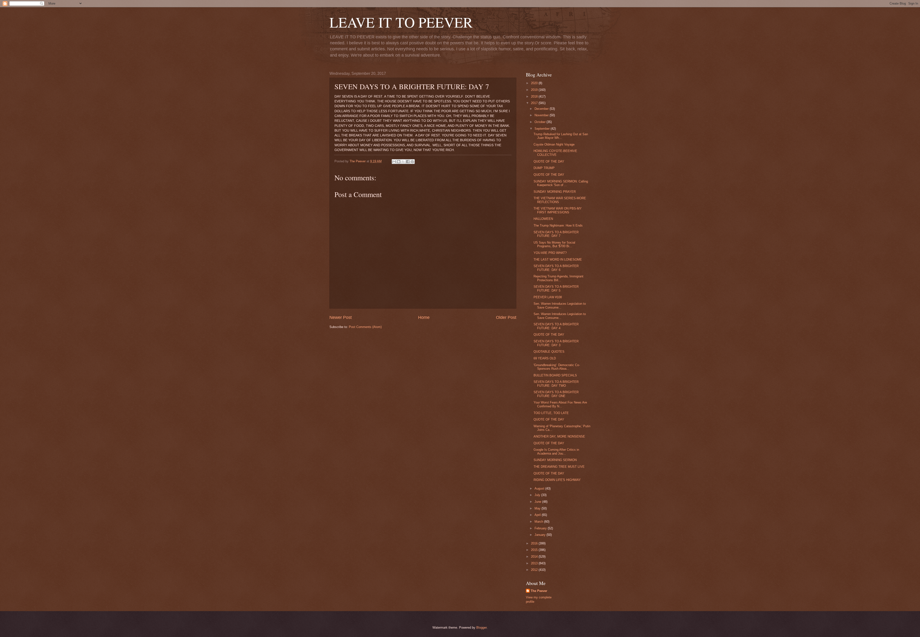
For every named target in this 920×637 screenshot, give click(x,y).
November (542, 115)
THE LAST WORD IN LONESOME (558, 259)
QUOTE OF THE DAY (549, 161)
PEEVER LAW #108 (548, 297)
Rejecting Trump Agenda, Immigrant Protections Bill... (558, 278)
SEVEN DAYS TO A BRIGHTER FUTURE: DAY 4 (556, 326)
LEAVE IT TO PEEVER (401, 22)
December (542, 109)
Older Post (506, 317)
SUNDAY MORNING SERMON (555, 460)
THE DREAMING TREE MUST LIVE (559, 466)
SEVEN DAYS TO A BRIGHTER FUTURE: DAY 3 (556, 343)
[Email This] (394, 161)
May (538, 508)
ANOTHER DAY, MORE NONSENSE (559, 436)
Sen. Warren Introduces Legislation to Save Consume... (560, 305)
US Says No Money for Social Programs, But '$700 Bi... (554, 244)
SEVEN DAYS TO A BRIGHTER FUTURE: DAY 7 (556, 234)
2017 (535, 103)
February (541, 528)
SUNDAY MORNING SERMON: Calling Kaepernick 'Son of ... (561, 183)
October (540, 122)
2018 (535, 96)
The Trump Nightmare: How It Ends (558, 225)
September (543, 128)
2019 (535, 90)
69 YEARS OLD (545, 358)
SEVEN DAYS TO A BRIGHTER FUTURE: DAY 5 (556, 288)
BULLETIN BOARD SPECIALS (555, 375)
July (538, 495)
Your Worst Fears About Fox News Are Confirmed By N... (560, 404)
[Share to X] (403, 161)
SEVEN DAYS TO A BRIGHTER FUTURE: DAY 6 (556, 267)
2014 (535, 556)
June (538, 501)
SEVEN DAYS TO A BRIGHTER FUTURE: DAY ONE (556, 393)
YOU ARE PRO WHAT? (550, 253)
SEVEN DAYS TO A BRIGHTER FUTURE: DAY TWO (556, 383)
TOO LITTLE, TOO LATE (551, 413)
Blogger (481, 627)
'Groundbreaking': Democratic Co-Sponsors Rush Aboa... (557, 366)
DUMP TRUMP (544, 168)
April (538, 515)
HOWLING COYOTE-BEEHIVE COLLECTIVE (555, 152)
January (540, 535)
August (540, 488)
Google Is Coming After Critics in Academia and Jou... (556, 451)
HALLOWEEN (543, 219)
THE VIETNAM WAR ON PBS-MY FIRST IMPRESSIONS (558, 210)
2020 (535, 83)
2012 (535, 570)
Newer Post (340, 317)
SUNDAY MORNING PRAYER (555, 191)
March (539, 521)
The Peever (539, 591)
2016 (535, 543)
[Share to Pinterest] (412, 161)
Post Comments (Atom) (365, 327)
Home (424, 317)
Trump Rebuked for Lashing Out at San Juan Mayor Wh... (561, 136)
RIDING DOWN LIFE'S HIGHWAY (557, 480)
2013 (535, 563)
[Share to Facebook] (407, 161)
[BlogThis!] (398, 161)
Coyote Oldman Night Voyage (554, 144)
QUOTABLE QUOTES (549, 351)
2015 (535, 550)
